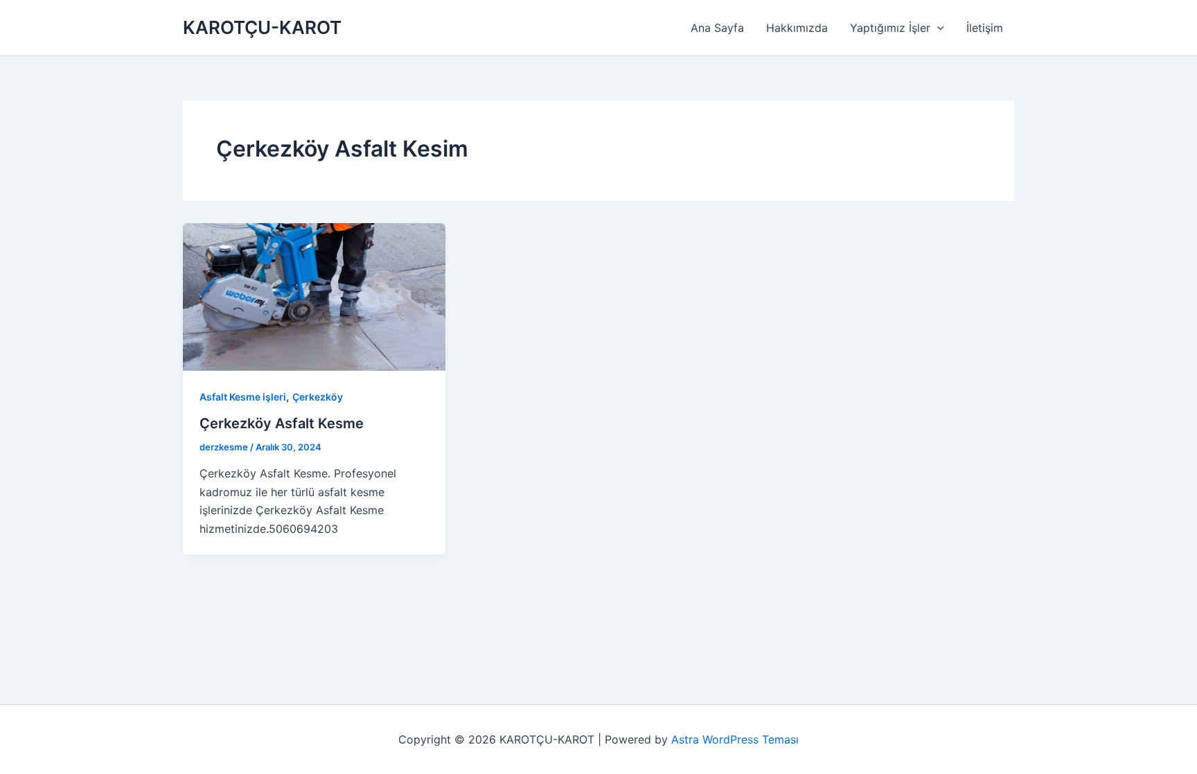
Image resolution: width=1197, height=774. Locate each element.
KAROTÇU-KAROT (262, 27)
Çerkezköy (317, 397)
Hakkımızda (797, 28)
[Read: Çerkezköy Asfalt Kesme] (314, 296)
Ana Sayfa (717, 28)
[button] (937, 27)
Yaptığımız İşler (890, 28)
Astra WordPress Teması (735, 739)
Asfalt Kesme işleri (243, 397)
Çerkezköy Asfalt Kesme (282, 423)
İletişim (984, 28)
